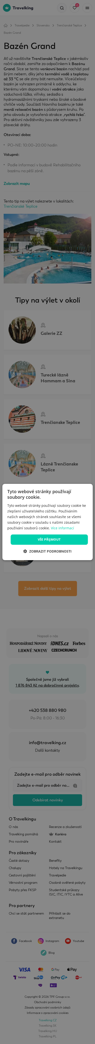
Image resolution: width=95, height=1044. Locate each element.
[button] (47, 551)
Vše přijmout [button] (49, 539)
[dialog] (47, 522)
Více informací (62, 528)
